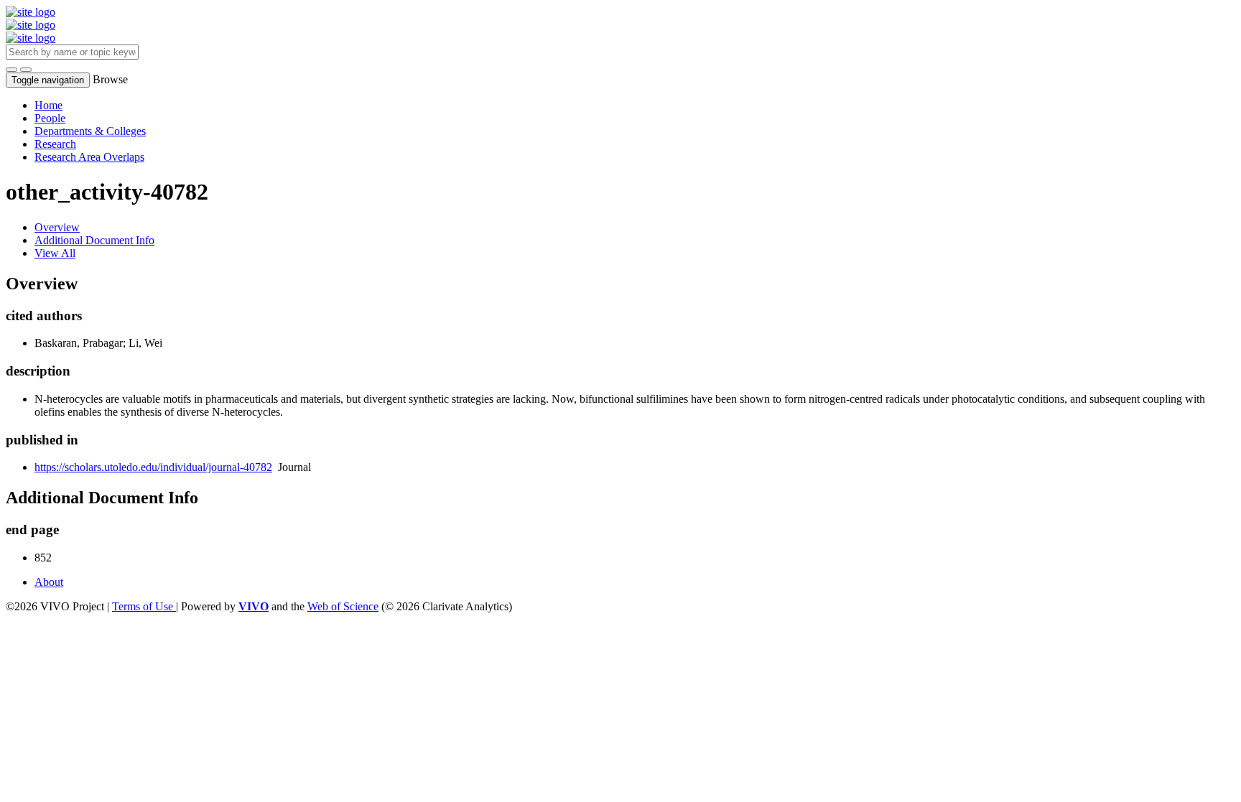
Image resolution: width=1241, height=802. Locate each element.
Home (48, 105)
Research (55, 144)
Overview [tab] (57, 227)
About (48, 582)
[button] (11, 69)
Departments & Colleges (90, 131)
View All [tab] (54, 253)
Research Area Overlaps (89, 157)
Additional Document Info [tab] (94, 240)
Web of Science (342, 606)
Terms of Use (144, 606)
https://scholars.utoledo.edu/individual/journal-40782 (153, 467)
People (49, 118)
